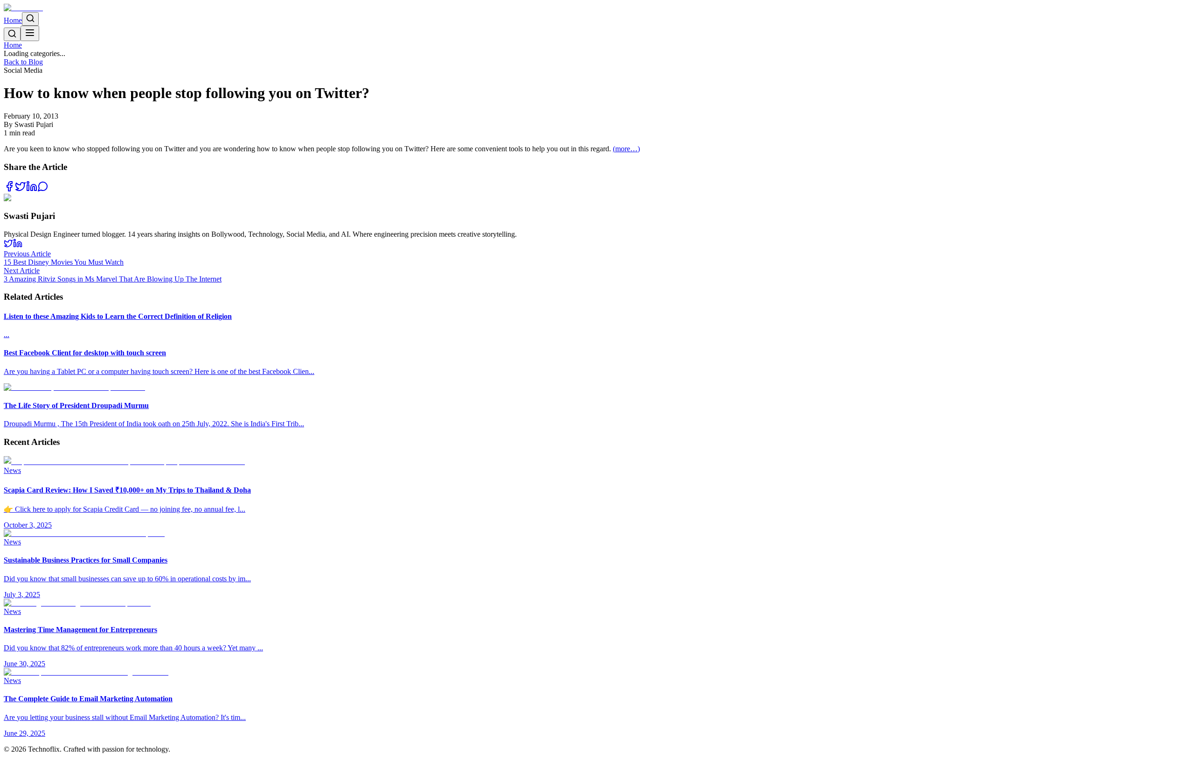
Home (13, 20)
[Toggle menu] (30, 33)
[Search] (30, 19)
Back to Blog (23, 62)
